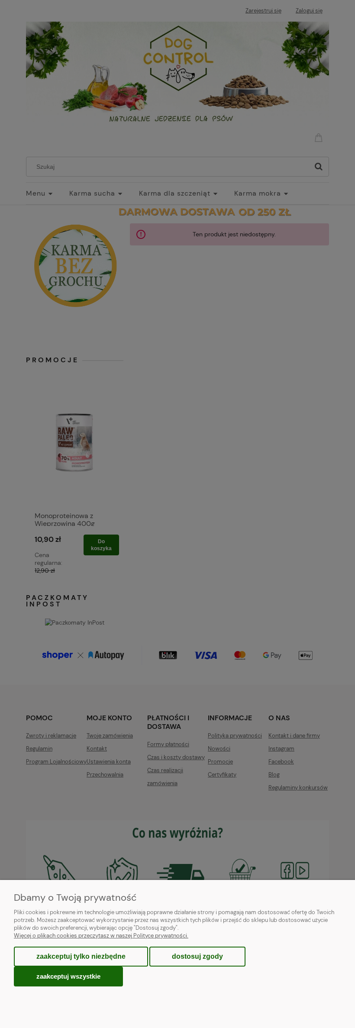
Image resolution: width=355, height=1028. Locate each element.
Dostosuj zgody (197, 956)
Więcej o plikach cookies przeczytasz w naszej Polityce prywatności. (101, 935)
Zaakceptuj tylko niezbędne (81, 956)
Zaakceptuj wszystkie (68, 976)
